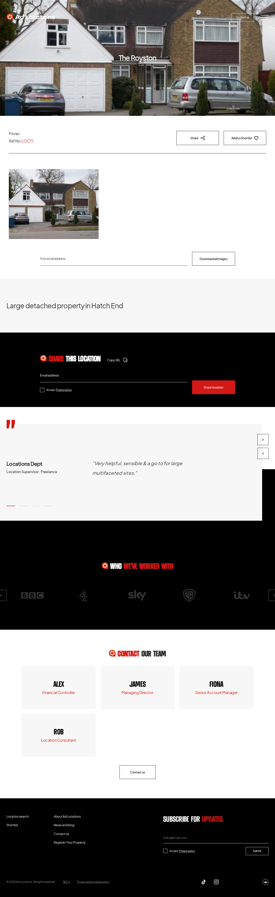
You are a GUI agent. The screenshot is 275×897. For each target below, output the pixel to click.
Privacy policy (64, 390)
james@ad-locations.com (137, 692)
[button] (11, 506)
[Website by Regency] (266, 882)
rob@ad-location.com (58, 740)
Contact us (242, 17)
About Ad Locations (139, 17)
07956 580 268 (216, 684)
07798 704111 (58, 732)
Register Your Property (207, 17)
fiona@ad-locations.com (216, 692)
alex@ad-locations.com (58, 692)
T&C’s (66, 881)
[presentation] (263, 453)
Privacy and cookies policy (93, 881)
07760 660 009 (58, 684)
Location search (77, 17)
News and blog (172, 17)
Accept (59, 390)
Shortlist (106, 17)
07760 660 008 (137, 684)
